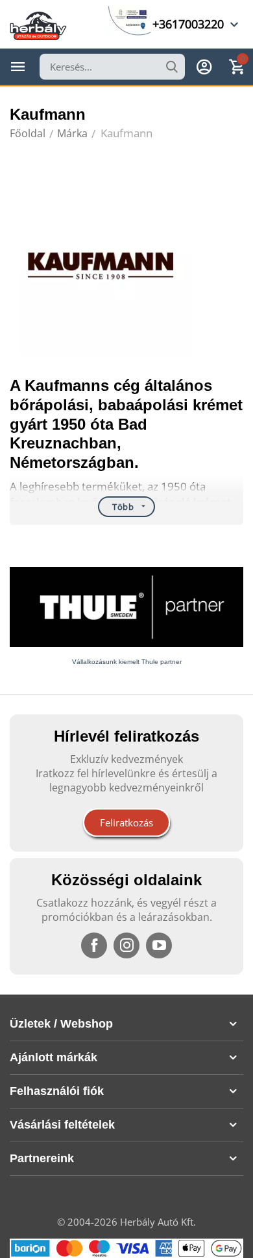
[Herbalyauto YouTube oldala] (159, 945)
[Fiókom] (204, 67)
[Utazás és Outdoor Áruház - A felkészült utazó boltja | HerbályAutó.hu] (38, 24)
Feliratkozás (126, 822)
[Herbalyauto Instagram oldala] (126, 945)
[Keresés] (172, 67)
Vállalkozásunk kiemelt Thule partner (127, 661)
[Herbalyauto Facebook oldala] (94, 945)
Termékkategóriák (18, 67)
